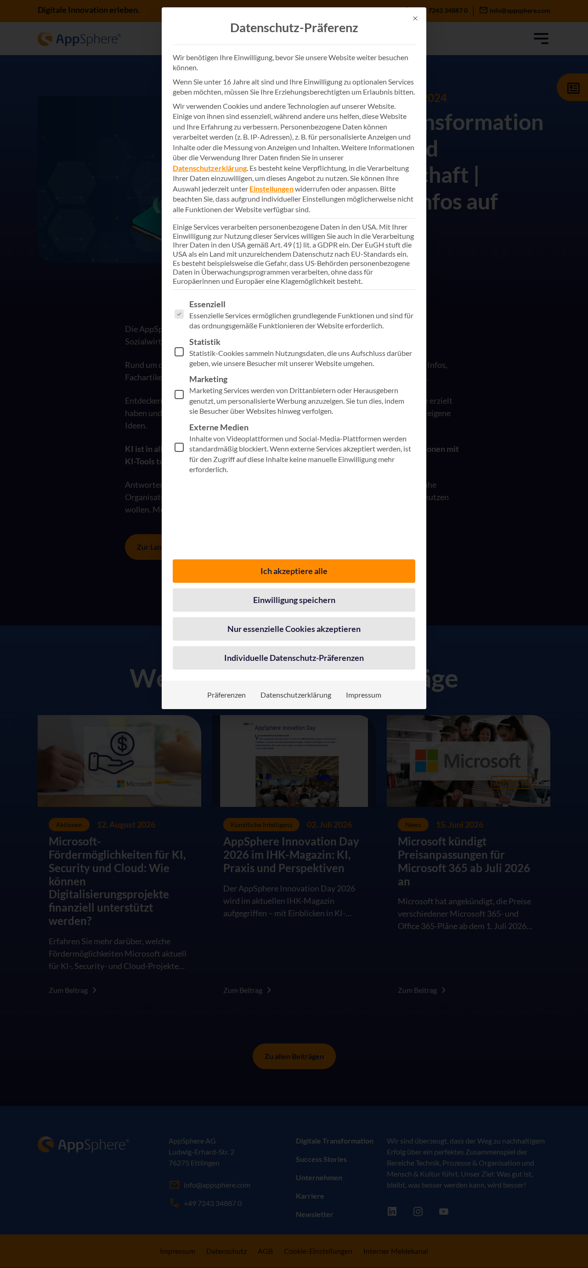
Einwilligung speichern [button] (294, 600)
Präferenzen (226, 694)
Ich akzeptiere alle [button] (294, 571)
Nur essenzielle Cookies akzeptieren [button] (294, 629)
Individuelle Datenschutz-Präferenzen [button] (294, 658)
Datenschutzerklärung (210, 167)
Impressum (363, 694)
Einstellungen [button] (271, 188)
